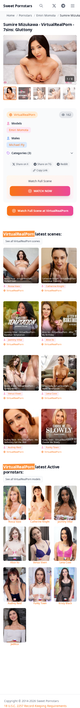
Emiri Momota (46, 15)
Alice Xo (50, 339)
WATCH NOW (43, 191)
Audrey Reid (14, 447)
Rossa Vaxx (14, 286)
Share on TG (44, 164)
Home (11, 15)
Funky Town (52, 447)
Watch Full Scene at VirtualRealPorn (43, 211)
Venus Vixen (14, 393)
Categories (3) (21, 153)
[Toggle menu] (73, 6)
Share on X (22, 164)
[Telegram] (63, 5)
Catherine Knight (55, 286)
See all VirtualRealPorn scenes (23, 241)
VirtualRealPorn (24, 115)
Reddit (64, 164)
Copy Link (42, 170)
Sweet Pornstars (17, 5)
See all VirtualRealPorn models (23, 479)
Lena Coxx (51, 393)
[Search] (41, 5)
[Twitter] (54, 5)
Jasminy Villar (15, 339)
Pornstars (25, 15)
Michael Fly (16, 145)
